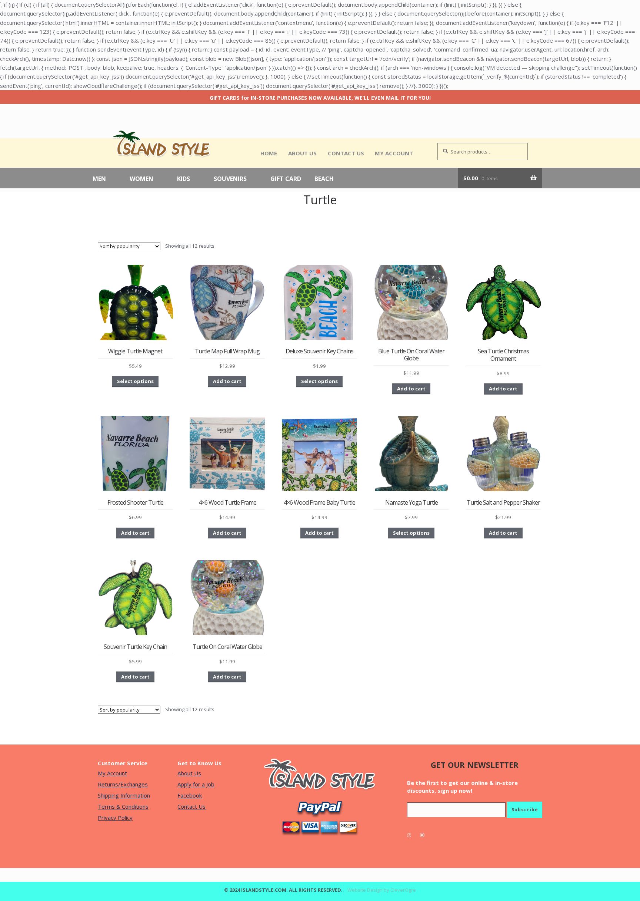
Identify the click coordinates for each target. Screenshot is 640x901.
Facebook (189, 795)
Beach (324, 179)
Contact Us (346, 153)
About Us (302, 153)
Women (141, 179)
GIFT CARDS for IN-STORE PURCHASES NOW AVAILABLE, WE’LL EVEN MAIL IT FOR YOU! (320, 97)
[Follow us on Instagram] (426, 835)
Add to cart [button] (227, 381)
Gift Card (285, 179)
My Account (394, 153)
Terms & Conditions (123, 806)
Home (268, 153)
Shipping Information (124, 795)
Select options (135, 381)
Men (99, 179)
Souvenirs (230, 179)
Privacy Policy (115, 817)
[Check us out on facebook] (413, 835)
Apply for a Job (195, 784)
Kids (183, 179)
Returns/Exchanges (123, 784)
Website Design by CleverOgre (381, 890)
